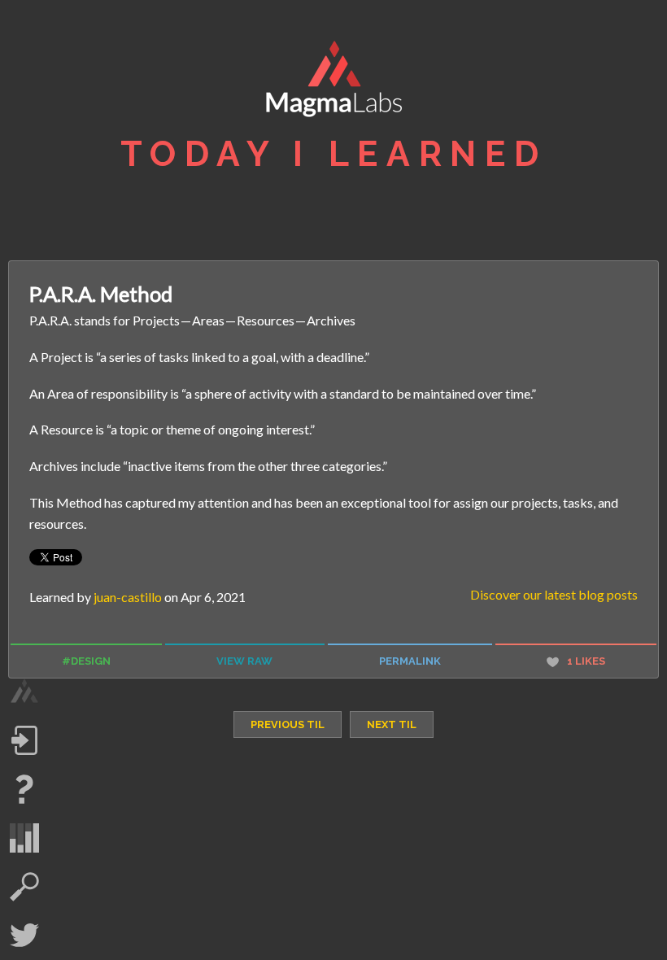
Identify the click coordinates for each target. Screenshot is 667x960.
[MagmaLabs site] (24, 691)
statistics (24, 838)
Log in (24, 740)
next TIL (391, 724)
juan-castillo (128, 596)
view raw (244, 661)
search (24, 886)
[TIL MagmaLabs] (333, 83)
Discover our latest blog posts (554, 594)
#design (86, 661)
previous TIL (288, 724)
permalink (410, 661)
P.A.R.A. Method (100, 293)
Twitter (24, 935)
